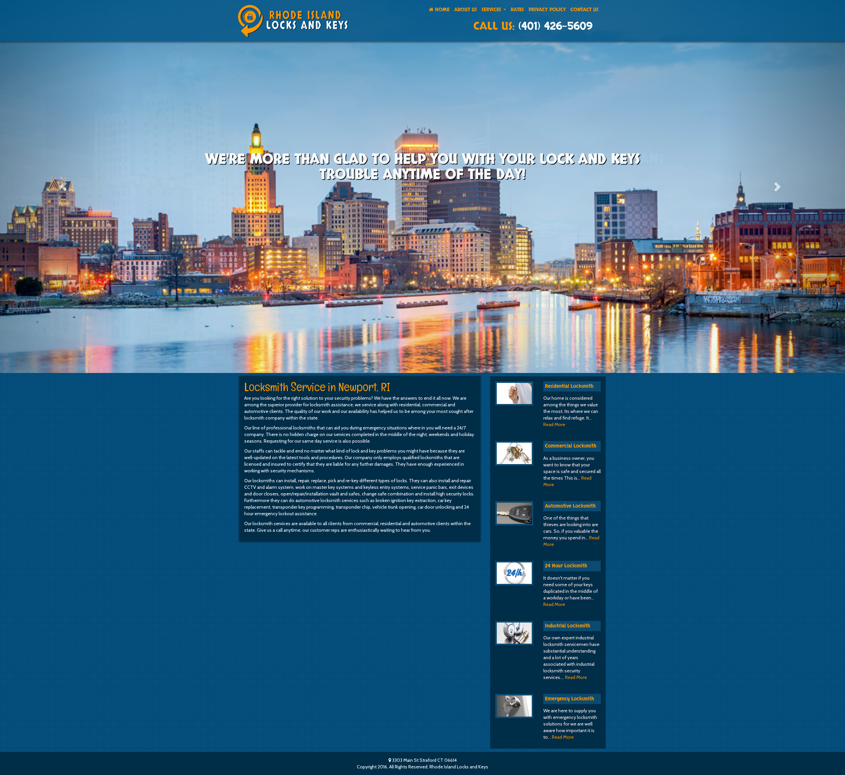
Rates (517, 9)
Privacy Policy (547, 9)
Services (492, 9)
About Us (465, 9)
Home (441, 9)
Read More (554, 424)
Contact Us (584, 9)
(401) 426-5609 (555, 26)
